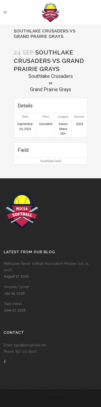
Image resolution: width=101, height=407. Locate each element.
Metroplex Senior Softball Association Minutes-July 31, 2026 (46, 267)
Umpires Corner (16, 287)
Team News (13, 304)
